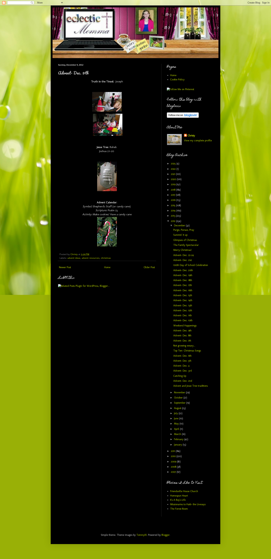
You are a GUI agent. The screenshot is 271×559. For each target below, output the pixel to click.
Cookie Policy (177, 79)
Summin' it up (180, 234)
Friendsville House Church (184, 491)
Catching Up (179, 375)
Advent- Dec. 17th (182, 285)
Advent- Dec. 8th (182, 335)
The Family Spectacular (186, 245)
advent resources (91, 258)
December (180, 225)
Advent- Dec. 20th (183, 270)
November (180, 392)
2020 (174, 179)
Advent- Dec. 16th (182, 290)
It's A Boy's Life (178, 499)
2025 (173, 163)
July (176, 413)
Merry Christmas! (182, 250)
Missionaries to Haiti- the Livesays (188, 504)
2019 (173, 184)
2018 (173, 189)
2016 (173, 200)
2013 (173, 215)
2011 (173, 451)
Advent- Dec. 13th (182, 305)
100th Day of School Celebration (190, 265)
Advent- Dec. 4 (181, 365)
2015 (173, 205)
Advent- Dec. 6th (182, 355)
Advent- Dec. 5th (182, 360)
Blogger (165, 535)
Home (107, 267)
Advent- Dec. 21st (182, 260)
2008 (174, 466)
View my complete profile (198, 140)
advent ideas (73, 258)
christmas (106, 258)
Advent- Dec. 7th (182, 340)
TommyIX (141, 535)
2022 (173, 168)
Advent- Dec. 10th (182, 320)
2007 (174, 471)
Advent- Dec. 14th (182, 300)
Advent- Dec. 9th (182, 330)
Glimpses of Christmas (185, 240)
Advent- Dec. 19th (182, 275)
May (177, 423)
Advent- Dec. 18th (182, 280)
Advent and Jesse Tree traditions (190, 385)
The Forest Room (179, 508)
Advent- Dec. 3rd (182, 370)
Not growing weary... (184, 345)
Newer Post (65, 267)
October (178, 397)
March (178, 434)
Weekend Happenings (185, 325)
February (179, 439)
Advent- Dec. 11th (182, 315)
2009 (174, 461)
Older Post (149, 267)
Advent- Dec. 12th (182, 310)
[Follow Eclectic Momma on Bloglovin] (183, 117)
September (180, 402)
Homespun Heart (179, 495)
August (178, 408)
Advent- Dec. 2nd (182, 380)
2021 (173, 174)
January (178, 444)
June (176, 418)
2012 (173, 221)
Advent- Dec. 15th (182, 295)
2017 (173, 194)
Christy (191, 135)
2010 (173, 456)
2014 (173, 210)
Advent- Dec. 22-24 (183, 255)
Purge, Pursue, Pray (183, 229)
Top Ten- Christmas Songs (187, 350)
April (177, 429)
